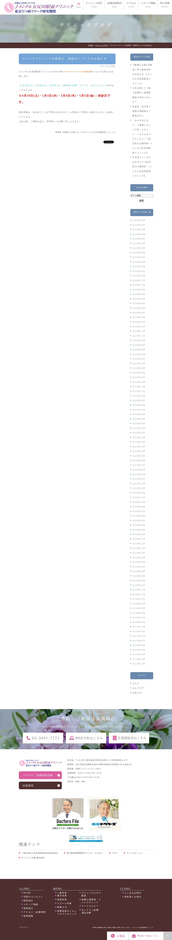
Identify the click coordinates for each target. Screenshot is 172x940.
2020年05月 (138, 521)
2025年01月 (138, 271)
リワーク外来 (64, 903)
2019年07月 (138, 562)
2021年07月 (138, 465)
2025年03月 (138, 262)
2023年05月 (138, 364)
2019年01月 (138, 585)
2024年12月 (138, 276)
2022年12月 (138, 387)
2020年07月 (138, 511)
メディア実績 (31, 904)
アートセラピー (90, 906)
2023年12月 (138, 331)
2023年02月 (138, 377)
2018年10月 (138, 599)
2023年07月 (138, 354)
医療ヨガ (62, 907)
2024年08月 (138, 294)
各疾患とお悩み (132, 897)
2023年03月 (138, 373)
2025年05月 (138, 253)
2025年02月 (138, 266)
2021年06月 (138, 470)
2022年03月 (138, 428)
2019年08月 (138, 557)
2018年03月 (138, 613)
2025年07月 (138, 243)
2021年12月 (138, 442)
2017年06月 (138, 641)
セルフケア (138, 688)
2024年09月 (138, 290)
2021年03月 (138, 479)
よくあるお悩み (132, 893)
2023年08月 (138, 350)
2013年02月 (138, 659)
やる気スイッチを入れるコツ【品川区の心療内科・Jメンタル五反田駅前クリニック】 (142, 166)
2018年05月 (138, 608)
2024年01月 (138, 327)
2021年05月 (138, 474)
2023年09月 (138, 345)
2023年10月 (138, 340)
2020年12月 (138, 493)
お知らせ (137, 693)
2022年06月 (138, 414)
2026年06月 (138, 220)
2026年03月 (138, 230)
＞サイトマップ (23, 927)
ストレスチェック (135, 853)
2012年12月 (138, 664)
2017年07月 (138, 636)
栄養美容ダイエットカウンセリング (67, 912)
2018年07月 (138, 604)
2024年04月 (138, 313)
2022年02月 (138, 433)
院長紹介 (28, 900)
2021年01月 (138, 488)
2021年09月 (138, 456)
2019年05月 (138, 571)
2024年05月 (138, 308)
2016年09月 (138, 645)
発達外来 (62, 899)
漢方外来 (62, 895)
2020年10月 (138, 502)
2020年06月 (138, 516)
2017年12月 (138, 627)
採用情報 (28, 916)
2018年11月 (138, 594)
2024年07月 (138, 299)
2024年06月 (138, 303)
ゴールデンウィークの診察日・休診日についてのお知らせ (64, 58)
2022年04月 (138, 423)
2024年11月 (138, 280)
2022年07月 (138, 410)
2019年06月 (138, 567)
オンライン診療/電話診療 (33, 858)
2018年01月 (138, 622)
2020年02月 (138, 534)
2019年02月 (138, 581)
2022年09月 (138, 400)
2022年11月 (138, 391)
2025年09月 (138, 239)
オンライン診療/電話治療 (90, 911)
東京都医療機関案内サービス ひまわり (85, 853)
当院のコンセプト (33, 897)
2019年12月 (138, 544)
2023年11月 (138, 336)
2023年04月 (138, 368)
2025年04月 (138, 257)
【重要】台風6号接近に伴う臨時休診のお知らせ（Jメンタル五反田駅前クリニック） (142, 74)
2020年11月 (138, 497)
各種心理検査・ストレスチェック (91, 900)
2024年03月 (138, 317)
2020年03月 (138, 530)
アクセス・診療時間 (35, 912)
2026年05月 (138, 225)
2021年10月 (138, 451)
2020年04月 (138, 525)
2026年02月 (138, 234)
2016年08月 (138, 650)
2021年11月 (138, 447)
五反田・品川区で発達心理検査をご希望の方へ (141, 111)
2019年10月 (138, 553)
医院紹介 (28, 908)
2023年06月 (138, 359)
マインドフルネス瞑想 (91, 894)
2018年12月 (138, 590)
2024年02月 (138, 322)
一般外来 (62, 893)
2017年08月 (138, 631)
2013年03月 (138, 654)
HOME (27, 893)
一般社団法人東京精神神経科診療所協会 (40, 853)
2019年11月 (138, 548)
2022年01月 (138, 437)
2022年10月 (138, 396)
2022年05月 (138, 419)
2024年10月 (138, 285)
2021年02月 (138, 484)
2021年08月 (138, 460)
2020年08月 (138, 507)
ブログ (135, 683)
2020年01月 (138, 539)
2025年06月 (138, 248)
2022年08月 (138, 405)
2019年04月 (138, 576)
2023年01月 (138, 382)
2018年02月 (138, 617)
